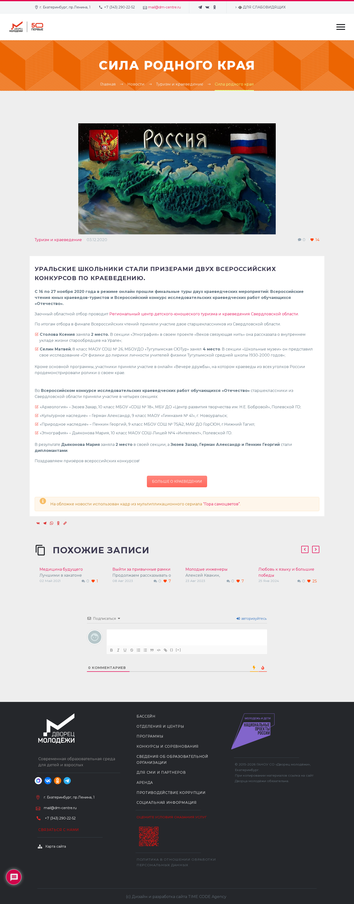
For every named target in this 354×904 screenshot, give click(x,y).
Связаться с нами (58, 830)
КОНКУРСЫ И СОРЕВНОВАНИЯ (168, 746)
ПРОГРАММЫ (150, 736)
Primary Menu (340, 27)
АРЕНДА (145, 782)
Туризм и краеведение (58, 240)
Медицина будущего (61, 569)
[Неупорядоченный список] (145, 650)
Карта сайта (55, 846)
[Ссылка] (165, 650)
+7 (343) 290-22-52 (119, 7)
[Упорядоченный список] (138, 650)
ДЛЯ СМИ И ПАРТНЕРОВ (161, 772)
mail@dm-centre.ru (164, 7)
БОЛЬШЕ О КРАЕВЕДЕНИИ (177, 481)
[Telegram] (200, 7)
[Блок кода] (158, 650)
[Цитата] (152, 650)
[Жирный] (111, 650)
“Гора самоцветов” (221, 504)
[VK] (207, 7)
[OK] (214, 7)
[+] (178, 650)
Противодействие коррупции (171, 793)
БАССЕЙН (146, 716)
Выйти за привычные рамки (141, 569)
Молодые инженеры (206, 569)
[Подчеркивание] (125, 650)
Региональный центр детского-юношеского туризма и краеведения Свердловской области (203, 314)
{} (171, 650)
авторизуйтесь (253, 618)
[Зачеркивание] (131, 650)
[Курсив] (118, 650)
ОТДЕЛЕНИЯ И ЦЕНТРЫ (160, 726)
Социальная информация (167, 802)
